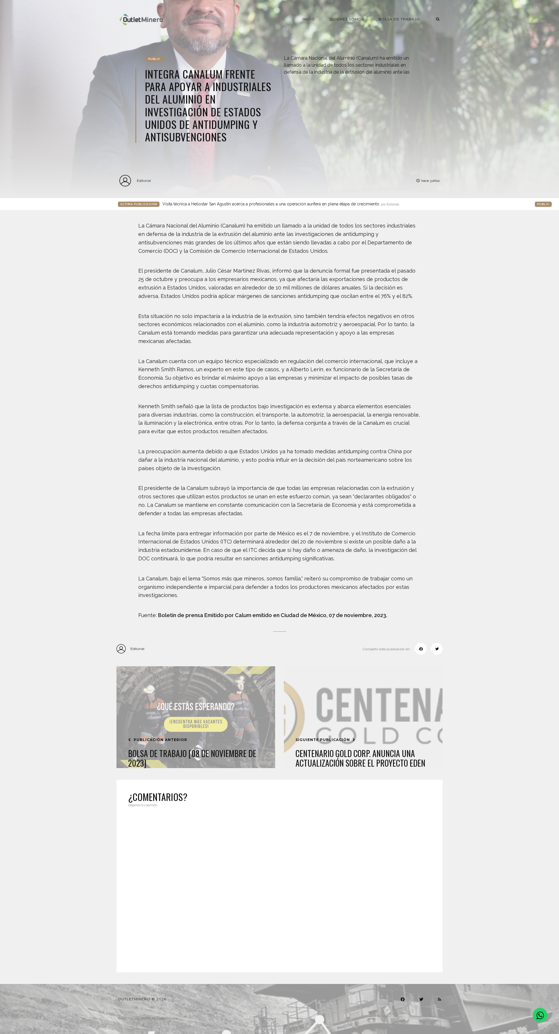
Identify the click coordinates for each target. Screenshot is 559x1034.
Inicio (308, 19)
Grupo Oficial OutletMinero (157, 1018)
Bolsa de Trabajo (399, 19)
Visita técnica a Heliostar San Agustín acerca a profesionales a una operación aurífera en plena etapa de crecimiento (280, 204)
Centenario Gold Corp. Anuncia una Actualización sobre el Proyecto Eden (360, 758)
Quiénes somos (347, 19)
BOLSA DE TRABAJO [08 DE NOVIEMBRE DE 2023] (192, 758)
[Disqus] (279, 886)
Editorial (144, 180)
